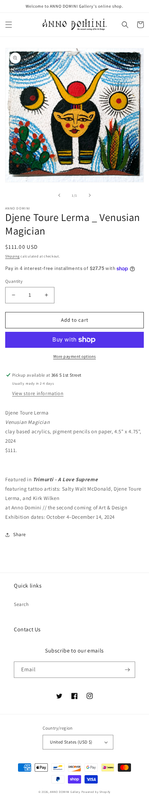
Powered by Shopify (96, 792)
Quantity (14, 281)
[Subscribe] (127, 670)
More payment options (74, 356)
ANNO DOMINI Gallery (65, 792)
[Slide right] (89, 195)
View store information (37, 393)
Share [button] (19, 534)
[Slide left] (59, 195)
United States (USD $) (71, 742)
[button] (8, 24)
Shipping (12, 256)
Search (21, 604)
